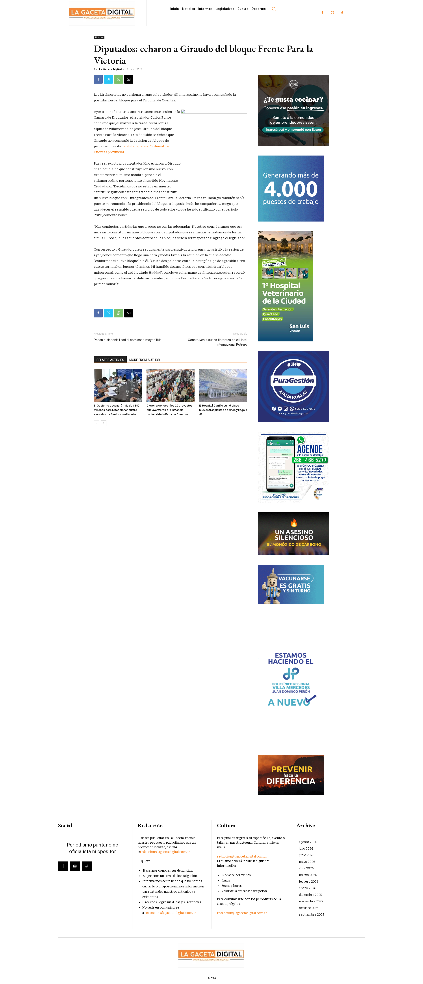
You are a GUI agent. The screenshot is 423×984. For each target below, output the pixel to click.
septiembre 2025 (311, 914)
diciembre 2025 (310, 895)
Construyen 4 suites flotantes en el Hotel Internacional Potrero (217, 342)
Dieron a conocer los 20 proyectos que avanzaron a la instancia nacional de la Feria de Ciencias (169, 410)
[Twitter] (108, 79)
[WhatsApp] (118, 79)
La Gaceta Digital (110, 69)
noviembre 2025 (311, 901)
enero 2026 (307, 888)
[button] (273, 9)
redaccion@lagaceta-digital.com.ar (170, 913)
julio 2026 (306, 848)
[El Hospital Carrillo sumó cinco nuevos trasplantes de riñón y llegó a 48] (223, 385)
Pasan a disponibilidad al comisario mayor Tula (127, 340)
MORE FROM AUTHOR (144, 360)
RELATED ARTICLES (110, 360)
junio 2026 (306, 855)
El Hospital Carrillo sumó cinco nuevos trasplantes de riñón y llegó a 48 (223, 410)
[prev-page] (96, 423)
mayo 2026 (307, 862)
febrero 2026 (309, 881)
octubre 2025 (309, 908)
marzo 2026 (308, 875)
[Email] (128, 79)
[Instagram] (332, 13)
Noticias (99, 37)
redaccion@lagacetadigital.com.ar (165, 852)
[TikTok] (342, 13)
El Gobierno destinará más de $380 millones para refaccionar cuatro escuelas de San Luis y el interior (116, 410)
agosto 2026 (308, 842)
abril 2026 (306, 868)
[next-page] (103, 423)
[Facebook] (322, 13)
